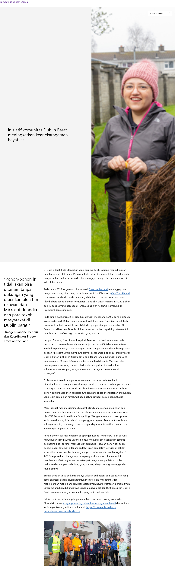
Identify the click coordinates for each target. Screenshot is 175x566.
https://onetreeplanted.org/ (101, 507)
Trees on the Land (98, 289)
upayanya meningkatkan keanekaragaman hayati (89, 503)
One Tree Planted (120, 293)
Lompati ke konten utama (14, 1)
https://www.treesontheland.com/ (62, 511)
